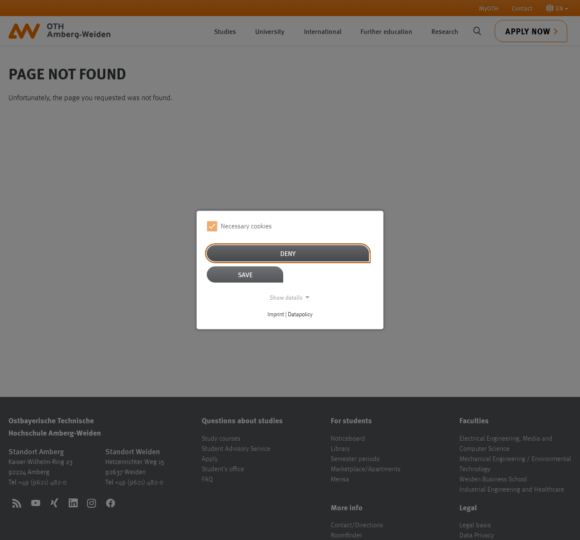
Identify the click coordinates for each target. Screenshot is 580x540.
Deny (288, 253)
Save (245, 274)
